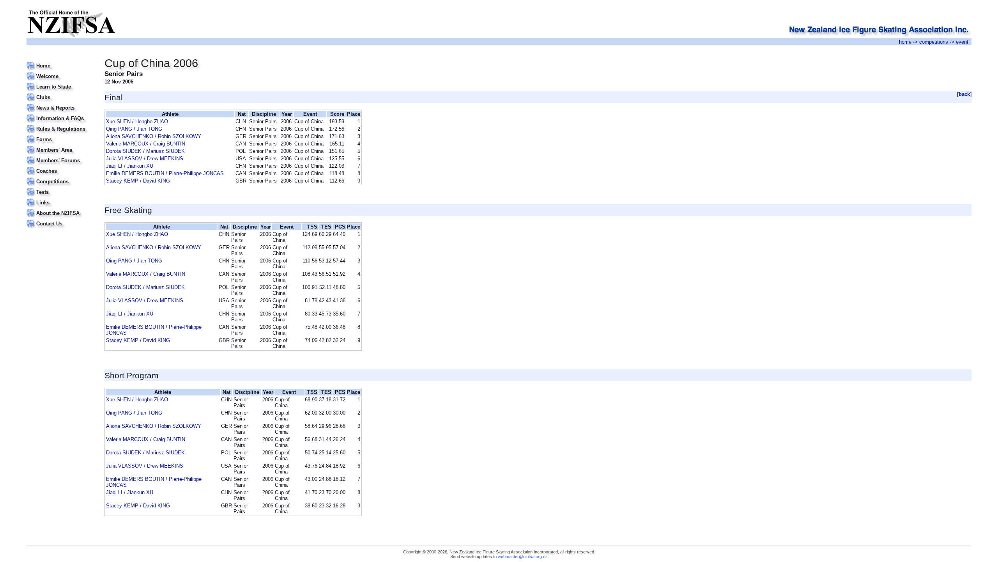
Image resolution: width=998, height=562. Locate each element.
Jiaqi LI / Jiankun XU (129, 166)
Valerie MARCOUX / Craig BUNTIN (145, 144)
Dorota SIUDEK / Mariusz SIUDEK (145, 151)
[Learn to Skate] (61, 82)
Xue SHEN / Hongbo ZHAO (137, 121)
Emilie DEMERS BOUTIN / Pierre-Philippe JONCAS (165, 173)
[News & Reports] (61, 103)
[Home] (61, 61)
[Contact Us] (61, 219)
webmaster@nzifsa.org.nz (523, 556)
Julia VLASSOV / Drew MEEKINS (144, 158)
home (905, 42)
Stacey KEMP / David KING (138, 181)
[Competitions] (61, 176)
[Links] (61, 198)
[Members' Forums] (61, 155)
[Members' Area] (61, 145)
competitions (933, 42)
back (964, 94)
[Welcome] (61, 71)
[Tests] (61, 187)
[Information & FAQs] (61, 113)
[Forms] (61, 134)
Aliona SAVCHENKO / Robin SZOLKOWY (153, 136)
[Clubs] (61, 92)
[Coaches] (61, 166)
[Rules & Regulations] (61, 124)
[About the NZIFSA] (61, 208)
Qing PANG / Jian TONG (134, 129)
